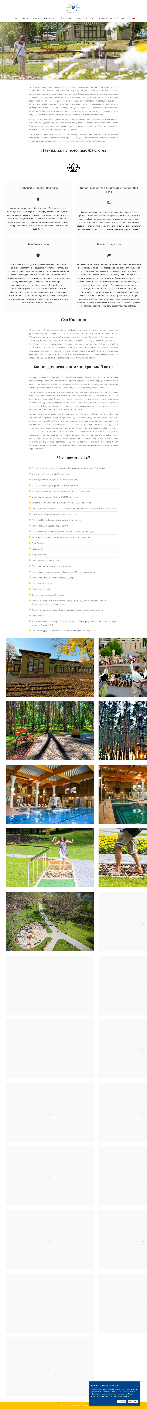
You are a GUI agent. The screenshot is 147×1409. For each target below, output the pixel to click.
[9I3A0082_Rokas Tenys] (50, 794)
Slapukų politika (83, 1406)
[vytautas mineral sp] (50, 1366)
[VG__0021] (50, 1175)
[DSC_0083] (50, 1112)
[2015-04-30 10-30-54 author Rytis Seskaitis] (50, 921)
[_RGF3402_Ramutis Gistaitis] (50, 730)
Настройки (133, 1401)
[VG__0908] (50, 1303)
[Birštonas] (50, 1048)
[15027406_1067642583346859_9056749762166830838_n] (50, 985)
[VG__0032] (50, 1239)
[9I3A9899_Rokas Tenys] (50, 857)
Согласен (121, 1401)
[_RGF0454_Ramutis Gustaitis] (50, 667)
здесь (127, 1396)
